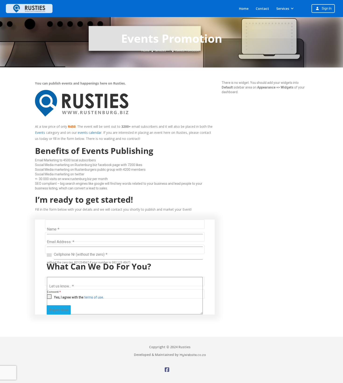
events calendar (90, 132)
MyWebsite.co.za (193, 355)
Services (282, 8)
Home (243, 8)
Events (40, 132)
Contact (262, 8)
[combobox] (50, 254)
